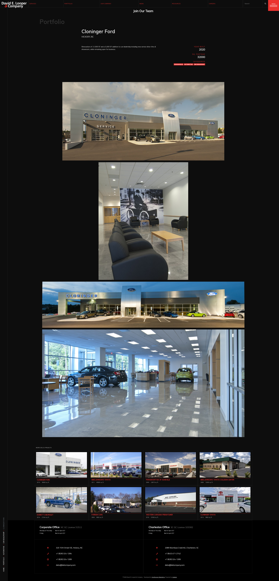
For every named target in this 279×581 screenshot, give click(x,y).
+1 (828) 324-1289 (64, 559)
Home (4, 569)
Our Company (106, 4)
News (142, 4)
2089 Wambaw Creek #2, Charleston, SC (182, 547)
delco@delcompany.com (66, 565)
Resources (176, 4)
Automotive (4, 550)
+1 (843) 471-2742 (173, 553)
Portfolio (4, 561)
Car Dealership (4, 537)
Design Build (178, 64)
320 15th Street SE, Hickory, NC (69, 547)
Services (32, 4)
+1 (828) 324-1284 (64, 553)
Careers (212, 4)
